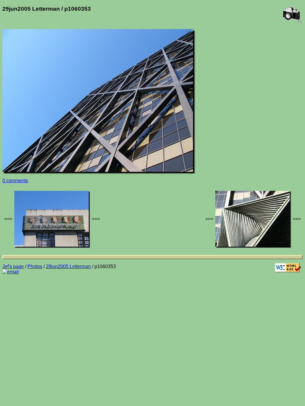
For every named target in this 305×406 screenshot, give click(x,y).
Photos (34, 266)
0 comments (15, 180)
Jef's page (13, 266)
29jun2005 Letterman (68, 266)
